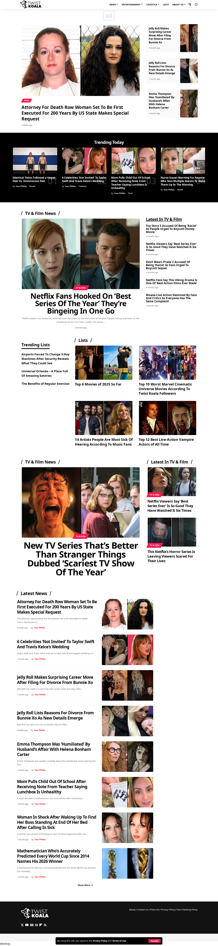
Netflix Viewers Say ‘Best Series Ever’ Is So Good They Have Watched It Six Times (171, 247)
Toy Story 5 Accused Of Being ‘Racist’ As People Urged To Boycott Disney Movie (171, 229)
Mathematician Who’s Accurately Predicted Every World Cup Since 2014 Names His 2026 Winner (53, 856)
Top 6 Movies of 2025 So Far (98, 384)
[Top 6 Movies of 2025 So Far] (104, 362)
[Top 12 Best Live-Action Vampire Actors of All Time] (167, 418)
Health (32, 186)
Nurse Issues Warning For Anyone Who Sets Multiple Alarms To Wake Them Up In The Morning (183, 181)
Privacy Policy (100, 940)
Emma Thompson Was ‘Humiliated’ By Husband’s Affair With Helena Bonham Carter (161, 100)
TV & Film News (40, 213)
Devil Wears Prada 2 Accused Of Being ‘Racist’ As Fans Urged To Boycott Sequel (168, 265)
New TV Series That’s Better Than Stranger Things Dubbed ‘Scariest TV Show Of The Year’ (81, 558)
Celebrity (83, 186)
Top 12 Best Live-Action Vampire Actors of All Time (166, 441)
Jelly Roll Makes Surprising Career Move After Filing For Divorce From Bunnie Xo (160, 35)
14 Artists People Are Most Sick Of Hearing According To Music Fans (104, 441)
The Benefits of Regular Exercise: (46, 384)
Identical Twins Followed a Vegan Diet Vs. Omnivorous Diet (34, 179)
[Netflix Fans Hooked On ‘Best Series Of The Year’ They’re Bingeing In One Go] (81, 253)
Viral (130, 193)
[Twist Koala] (31, 4)
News (26, 100)
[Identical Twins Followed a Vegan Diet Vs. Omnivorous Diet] (35, 160)
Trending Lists (36, 345)
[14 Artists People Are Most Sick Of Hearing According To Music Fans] (104, 418)
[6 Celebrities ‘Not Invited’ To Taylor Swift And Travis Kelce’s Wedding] (84, 160)
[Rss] (45, 924)
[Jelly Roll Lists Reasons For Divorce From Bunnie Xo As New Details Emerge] (189, 70)
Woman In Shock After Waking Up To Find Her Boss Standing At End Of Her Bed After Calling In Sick (56, 822)
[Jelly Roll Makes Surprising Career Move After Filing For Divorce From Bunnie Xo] (189, 38)
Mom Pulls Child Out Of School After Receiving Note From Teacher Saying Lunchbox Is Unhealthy (130, 183)
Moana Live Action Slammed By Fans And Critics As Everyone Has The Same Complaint (171, 298)
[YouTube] (26, 924)
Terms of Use (119, 940)
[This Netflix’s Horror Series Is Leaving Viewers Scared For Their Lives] (171, 532)
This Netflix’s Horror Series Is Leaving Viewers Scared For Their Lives (171, 556)
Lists (83, 340)
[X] (22, 924)
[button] (154, 941)
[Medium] (36, 924)
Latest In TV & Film (169, 462)
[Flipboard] (41, 924)
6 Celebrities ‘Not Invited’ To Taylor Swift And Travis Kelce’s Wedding (84, 179)
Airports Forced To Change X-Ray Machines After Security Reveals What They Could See (45, 358)
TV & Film (81, 287)
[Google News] (31, 924)
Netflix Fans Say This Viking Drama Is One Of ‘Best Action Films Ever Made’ (171, 281)
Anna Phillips (21, 186)
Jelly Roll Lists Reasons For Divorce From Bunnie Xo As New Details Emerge (162, 68)
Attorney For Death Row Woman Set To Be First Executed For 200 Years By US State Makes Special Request (75, 113)
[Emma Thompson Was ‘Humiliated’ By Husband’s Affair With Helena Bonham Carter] (189, 103)
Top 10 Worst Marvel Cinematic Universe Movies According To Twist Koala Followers (165, 389)
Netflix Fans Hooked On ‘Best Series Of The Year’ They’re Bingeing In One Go (80, 303)
